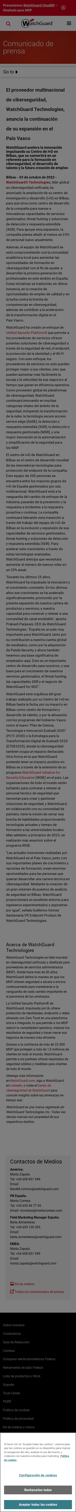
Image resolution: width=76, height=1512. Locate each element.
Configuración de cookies (38, 1475)
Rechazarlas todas (38, 1490)
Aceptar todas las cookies (38, 1505)
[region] (38, 1472)
